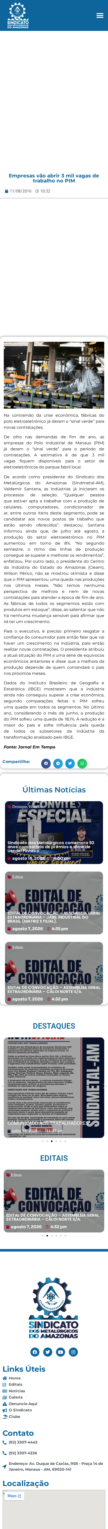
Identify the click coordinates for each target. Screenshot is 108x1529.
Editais (17, 877)
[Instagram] (73, 1352)
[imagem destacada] (54, 1088)
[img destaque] (54, 832)
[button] (99, 15)
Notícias (35, 806)
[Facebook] (34, 1352)
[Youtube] (60, 1352)
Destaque (19, 806)
